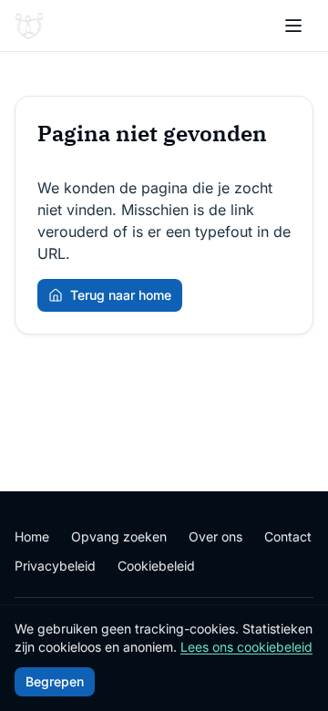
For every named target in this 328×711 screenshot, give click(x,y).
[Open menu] (293, 25)
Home (32, 536)
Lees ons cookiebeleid (246, 646)
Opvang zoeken (119, 536)
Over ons (215, 536)
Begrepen (55, 681)
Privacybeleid (55, 565)
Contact (288, 536)
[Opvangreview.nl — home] (29, 25)
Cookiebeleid (156, 565)
